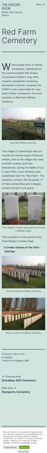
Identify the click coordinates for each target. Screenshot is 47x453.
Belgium (20, 360)
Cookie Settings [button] (10, 447)
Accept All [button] (24, 447)
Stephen (8, 357)
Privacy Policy (23, 451)
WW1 (27, 360)
